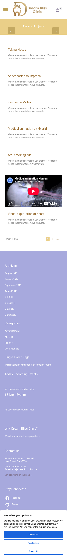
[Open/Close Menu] (6, 9)
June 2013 (10, 303)
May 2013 (9, 309)
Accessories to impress (24, 76)
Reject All (33, 551)
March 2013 (10, 315)
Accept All (33, 534)
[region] (33, 534)
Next (57, 239)
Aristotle (9, 337)
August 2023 (11, 273)
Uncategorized (12, 348)
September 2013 (13, 285)
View (33, 58)
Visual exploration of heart (26, 214)
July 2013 (9, 297)
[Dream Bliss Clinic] (34, 9)
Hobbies (9, 343)
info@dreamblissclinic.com (25, 469)
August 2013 (11, 291)
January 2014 (11, 279)
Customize (33, 543)
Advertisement (12, 331)
